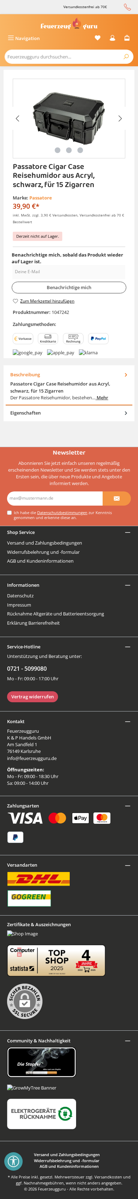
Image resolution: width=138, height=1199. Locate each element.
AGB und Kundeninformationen (40, 561)
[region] (69, 118)
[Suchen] (126, 57)
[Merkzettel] (97, 38)
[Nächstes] (120, 118)
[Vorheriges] (18, 118)
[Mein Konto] (112, 38)
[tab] (69, 386)
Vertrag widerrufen (32, 696)
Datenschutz (20, 595)
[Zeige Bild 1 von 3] (58, 150)
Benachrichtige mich (69, 287)
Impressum (19, 605)
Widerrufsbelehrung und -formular (43, 552)
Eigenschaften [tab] (25, 413)
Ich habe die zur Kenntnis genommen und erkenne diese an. (63, 515)
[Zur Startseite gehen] (69, 23)
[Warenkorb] (127, 38)
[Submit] (117, 498)
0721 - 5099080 (27, 668)
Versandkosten (108, 1177)
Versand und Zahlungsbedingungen (44, 543)
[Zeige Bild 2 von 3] (69, 150)
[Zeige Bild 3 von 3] (80, 150)
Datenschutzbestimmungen (62, 512)
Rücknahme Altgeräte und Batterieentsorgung (55, 613)
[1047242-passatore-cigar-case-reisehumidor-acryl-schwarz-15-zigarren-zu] (68, 118)
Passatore (40, 198)
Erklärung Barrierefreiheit (33, 623)
